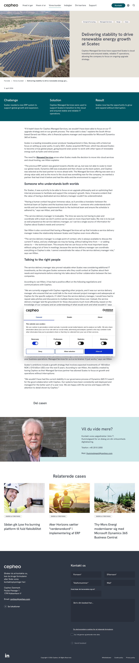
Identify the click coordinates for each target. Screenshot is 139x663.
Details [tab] (69, 317)
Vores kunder (55, 5)
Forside (7, 81)
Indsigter (68, 5)
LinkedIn (7, 655)
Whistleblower (106, 658)
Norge (118, 22)
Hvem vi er (41, 5)
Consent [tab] (39, 317)
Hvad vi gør (28, 5)
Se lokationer (14, 606)
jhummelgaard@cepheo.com (99, 453)
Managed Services (106, 22)
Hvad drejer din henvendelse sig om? (83, 589)
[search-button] (133, 5)
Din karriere (80, 5)
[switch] (56, 343)
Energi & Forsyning (89, 22)
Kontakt (118, 5)
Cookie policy (118, 658)
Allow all (99, 351)
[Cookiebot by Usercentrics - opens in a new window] (104, 310)
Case (126, 22)
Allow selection (69, 351)
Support (92, 5)
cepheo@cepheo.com (20, 599)
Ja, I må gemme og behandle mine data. (87, 635)
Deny (40, 351)
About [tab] (100, 317)
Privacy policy (130, 658)
